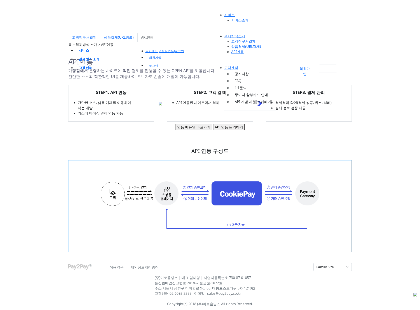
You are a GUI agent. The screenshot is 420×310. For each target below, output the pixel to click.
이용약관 (117, 267)
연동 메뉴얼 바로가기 (193, 127)
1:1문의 (241, 87)
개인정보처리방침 (145, 267)
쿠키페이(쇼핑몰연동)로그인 (164, 51)
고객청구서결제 (243, 41)
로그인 (328, 68)
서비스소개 (240, 20)
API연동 (237, 51)
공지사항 (242, 73)
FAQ (238, 80)
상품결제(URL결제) (246, 46)
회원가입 (155, 57)
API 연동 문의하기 (229, 127)
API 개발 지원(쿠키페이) (253, 101)
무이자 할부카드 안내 (251, 94)
